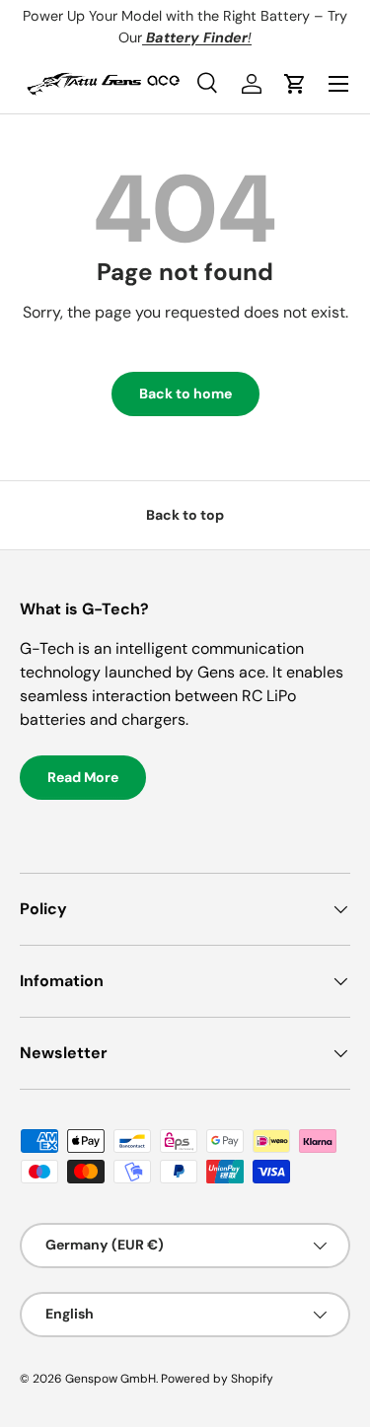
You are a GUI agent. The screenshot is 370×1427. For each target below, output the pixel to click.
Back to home (185, 393)
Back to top (185, 515)
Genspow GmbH (110, 1379)
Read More (82, 777)
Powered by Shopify (217, 1379)
